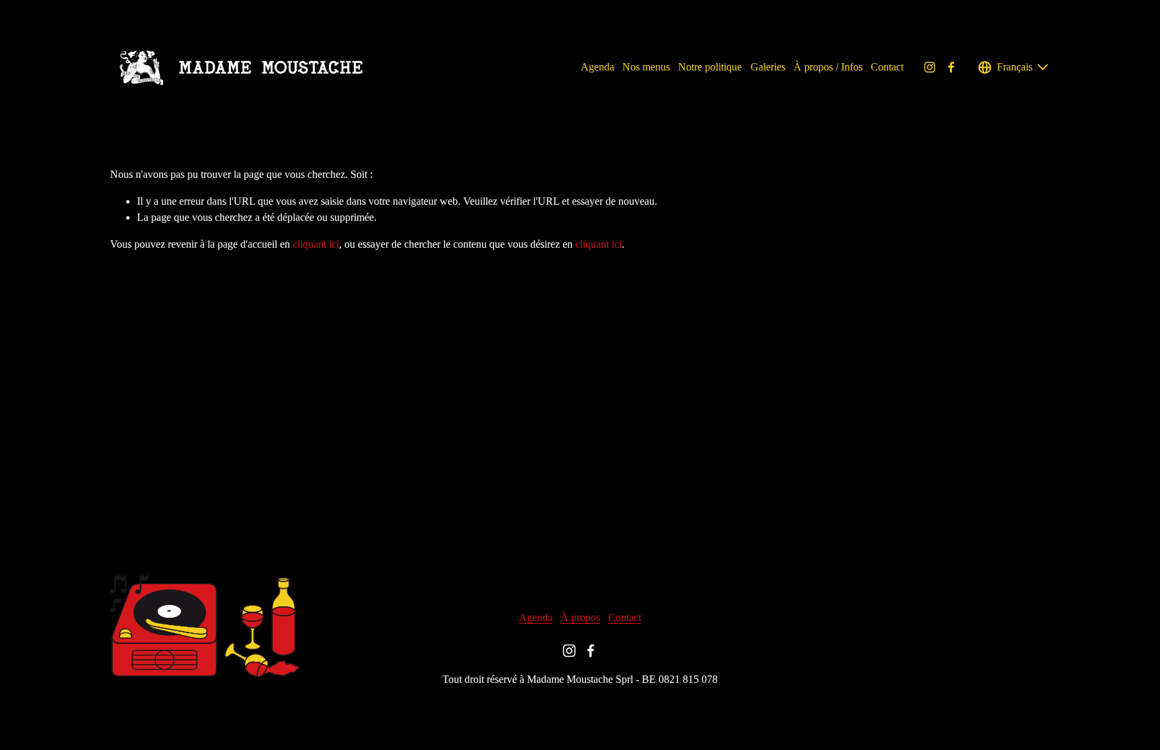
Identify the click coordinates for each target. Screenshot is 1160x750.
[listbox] (1014, 67)
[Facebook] (951, 67)
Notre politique (710, 67)
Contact (887, 67)
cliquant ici (316, 244)
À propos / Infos (828, 67)
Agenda (597, 67)
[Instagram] (929, 67)
